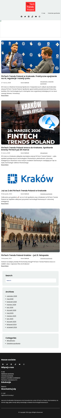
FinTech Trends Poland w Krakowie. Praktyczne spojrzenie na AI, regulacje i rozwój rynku (29, 77)
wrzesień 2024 (12, 327)
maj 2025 (10, 313)
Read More (4, 95)
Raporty (3, 386)
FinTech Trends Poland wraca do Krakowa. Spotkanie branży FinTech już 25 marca (27, 149)
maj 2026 (10, 299)
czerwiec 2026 (12, 296)
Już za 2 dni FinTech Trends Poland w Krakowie (23, 191)
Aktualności (43, 82)
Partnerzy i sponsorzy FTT (9, 380)
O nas (3, 372)
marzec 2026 (11, 305)
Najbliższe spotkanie (7, 374)
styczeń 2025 (11, 322)
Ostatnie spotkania (46, 194)
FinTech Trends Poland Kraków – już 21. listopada (25, 255)
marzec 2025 (11, 316)
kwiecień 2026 (12, 302)
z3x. (30, 412)
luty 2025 (10, 319)
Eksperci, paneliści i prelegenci (10, 378)
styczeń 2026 (11, 310)
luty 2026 (10, 307)
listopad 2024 (12, 324)
